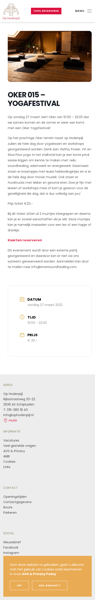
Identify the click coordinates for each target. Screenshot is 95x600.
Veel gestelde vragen (19, 445)
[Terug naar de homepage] (11, 11)
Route (8, 507)
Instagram (11, 553)
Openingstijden (15, 496)
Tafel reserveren (46, 11)
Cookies (9, 461)
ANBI (6, 456)
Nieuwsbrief (12, 542)
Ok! (19, 585)
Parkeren (10, 512)
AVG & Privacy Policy (39, 574)
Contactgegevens (17, 502)
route (12, 420)
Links (6, 467)
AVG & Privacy (14, 451)
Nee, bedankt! (50, 585)
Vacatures (11, 440)
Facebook (10, 547)
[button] (83, 11)
